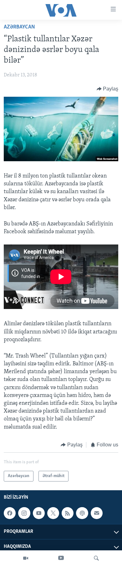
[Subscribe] (97, 513)
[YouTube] (61, 558)
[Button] (108, 89)
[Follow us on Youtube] (39, 513)
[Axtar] (96, 558)
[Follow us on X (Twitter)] (53, 513)
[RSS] (68, 513)
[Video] (25, 558)
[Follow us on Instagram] (24, 513)
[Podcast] (82, 513)
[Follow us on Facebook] (10, 513)
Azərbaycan (19, 27)
